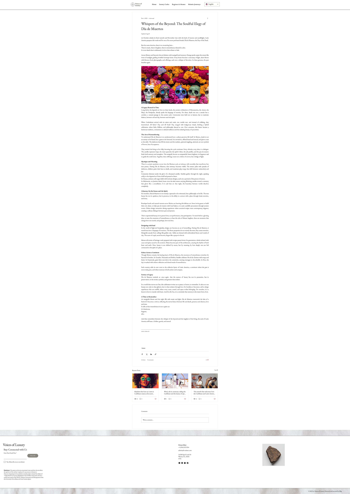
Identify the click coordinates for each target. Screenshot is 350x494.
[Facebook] (179, 463)
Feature (143, 348)
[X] (185, 463)
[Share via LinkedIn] (151, 354)
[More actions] (208, 18)
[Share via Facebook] (142, 354)
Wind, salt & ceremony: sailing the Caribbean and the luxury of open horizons (175, 393)
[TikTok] (188, 463)
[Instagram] (182, 463)
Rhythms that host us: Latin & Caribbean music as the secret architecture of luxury (144, 393)
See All (216, 370)
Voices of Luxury (138, 5)
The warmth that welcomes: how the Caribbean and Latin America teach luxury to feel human (204, 393)
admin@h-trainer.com (185, 450)
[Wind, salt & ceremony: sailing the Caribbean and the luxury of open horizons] (175, 380)
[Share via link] (155, 354)
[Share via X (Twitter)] (146, 354)
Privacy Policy (182, 445)
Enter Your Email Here (10, 453)
